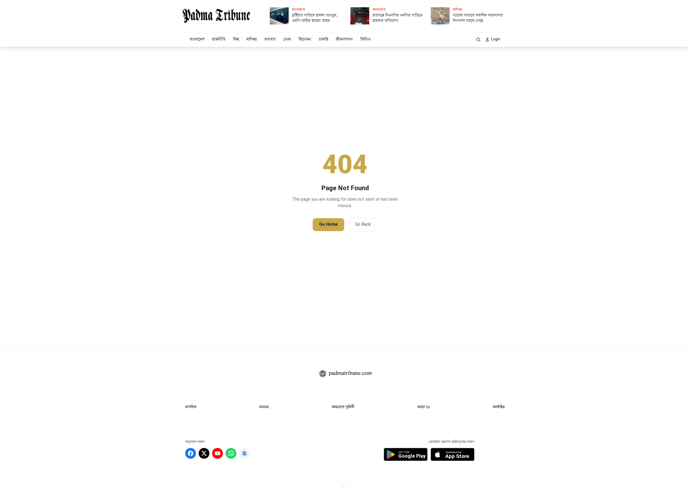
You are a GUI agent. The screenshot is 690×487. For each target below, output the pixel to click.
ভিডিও (365, 40)
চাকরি (323, 40)
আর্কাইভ (499, 407)
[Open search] (478, 39)
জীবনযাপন (344, 40)
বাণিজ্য (251, 40)
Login (495, 39)
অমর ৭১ (423, 407)
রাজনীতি (219, 40)
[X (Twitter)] (204, 453)
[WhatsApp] (231, 453)
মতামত (270, 40)
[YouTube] (217, 453)
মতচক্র (264, 407)
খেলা (287, 40)
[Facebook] (190, 453)
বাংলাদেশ (197, 40)
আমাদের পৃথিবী (343, 407)
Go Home (328, 224)
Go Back (363, 225)
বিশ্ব (236, 40)
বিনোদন (305, 40)
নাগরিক (190, 407)
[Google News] (244, 453)
